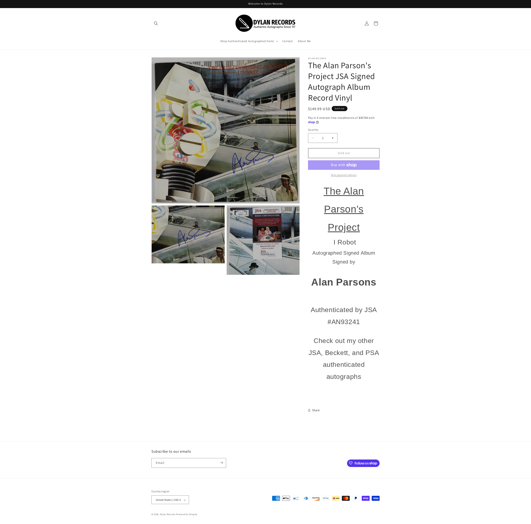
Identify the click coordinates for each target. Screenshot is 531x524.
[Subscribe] (221, 463)
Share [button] (316, 410)
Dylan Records (167, 514)
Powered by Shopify (186, 514)
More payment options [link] (344, 174)
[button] (156, 23)
